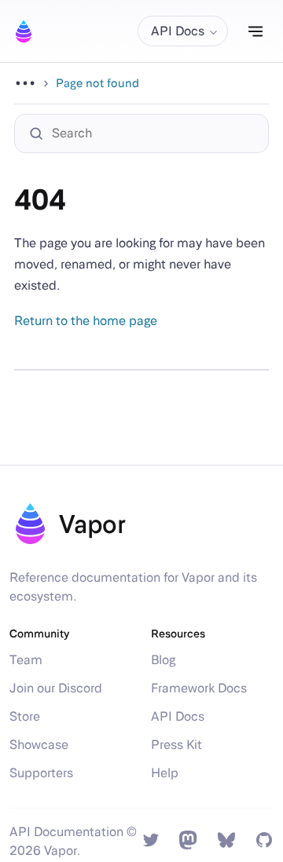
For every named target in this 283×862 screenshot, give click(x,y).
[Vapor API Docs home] (23, 31)
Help (164, 772)
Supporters (41, 772)
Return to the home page (85, 320)
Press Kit (176, 744)
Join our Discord (55, 688)
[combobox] (149, 133)
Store (24, 716)
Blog (163, 659)
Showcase (38, 744)
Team (25, 659)
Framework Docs (199, 688)
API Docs (177, 716)
